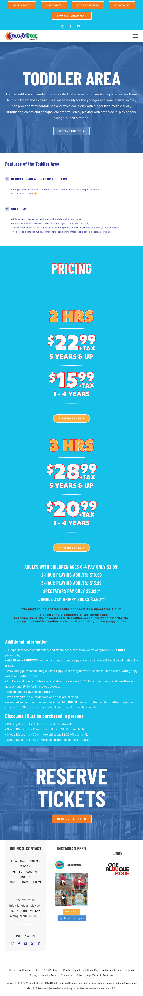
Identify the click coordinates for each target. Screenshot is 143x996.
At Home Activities (29, 970)
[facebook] (19, 943)
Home (12, 970)
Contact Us (66, 975)
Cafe (119, 970)
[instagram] (12, 943)
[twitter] (32, 943)
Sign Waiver (92, 975)
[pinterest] (38, 943)
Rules (79, 975)
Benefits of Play (90, 970)
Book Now (108, 975)
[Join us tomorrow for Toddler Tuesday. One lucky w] (63, 898)
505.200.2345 (25, 900)
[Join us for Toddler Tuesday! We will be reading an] (80, 881)
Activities (107, 970)
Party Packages (51, 970)
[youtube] (25, 943)
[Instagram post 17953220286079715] (80, 898)
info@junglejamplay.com (25, 905)
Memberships (70, 970)
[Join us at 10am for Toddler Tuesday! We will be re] (63, 881)
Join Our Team (49, 975)
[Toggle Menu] (135, 36)
